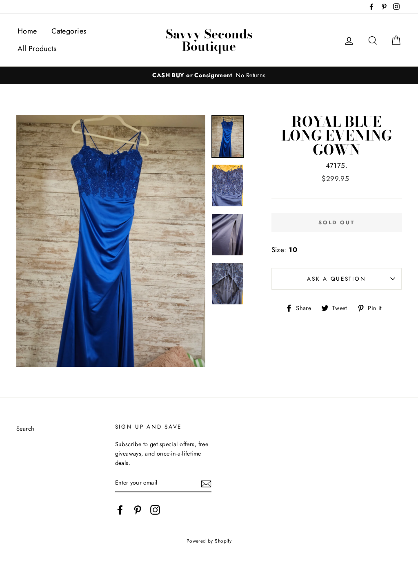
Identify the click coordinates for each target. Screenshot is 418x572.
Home (27, 31)
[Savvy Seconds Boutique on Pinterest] (137, 510)
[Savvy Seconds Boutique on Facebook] (120, 510)
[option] (209, 75)
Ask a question (336, 279)
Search (25, 429)
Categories (68, 31)
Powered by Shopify (209, 540)
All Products (37, 48)
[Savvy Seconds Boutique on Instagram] (155, 510)
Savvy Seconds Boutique (209, 40)
